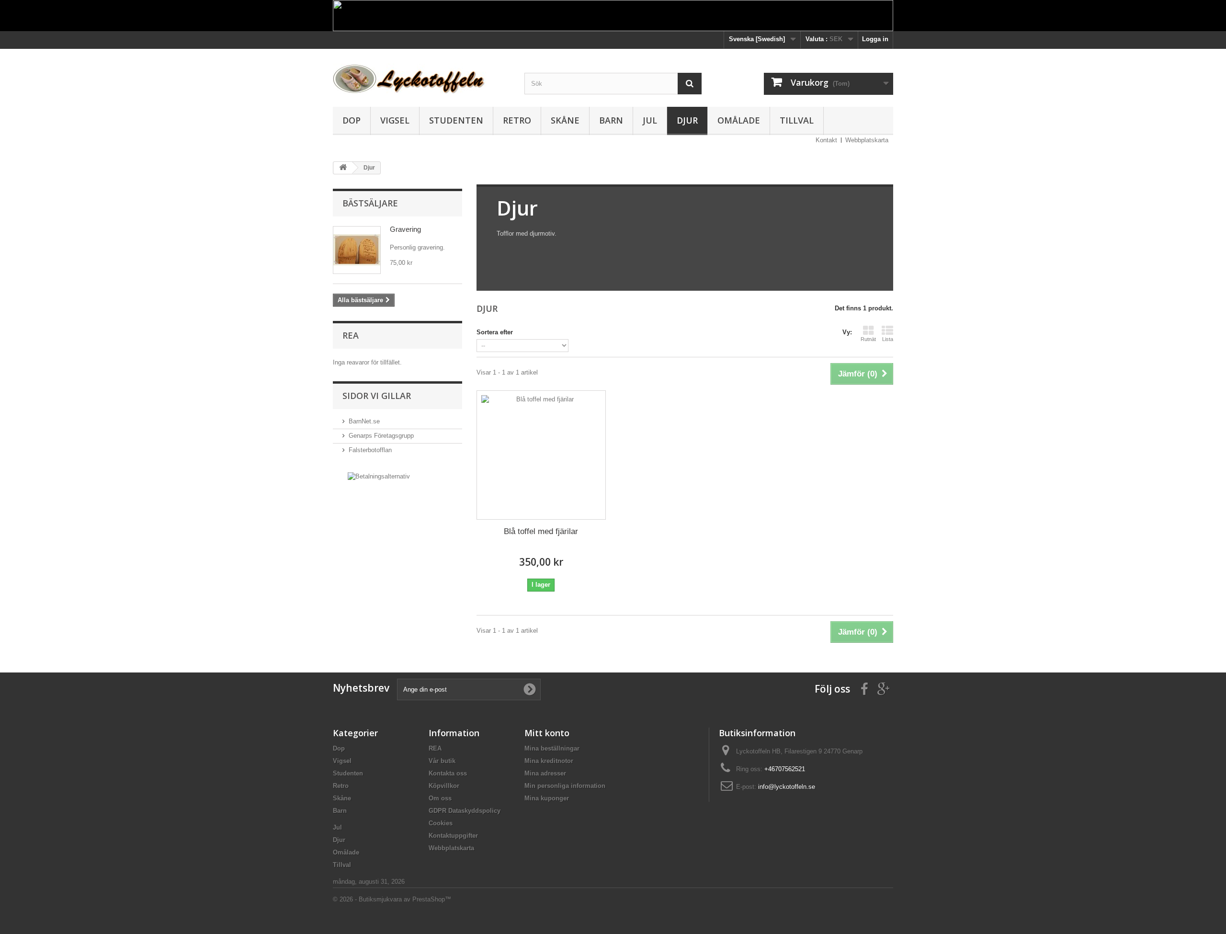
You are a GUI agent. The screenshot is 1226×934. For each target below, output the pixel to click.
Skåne (565, 120)
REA (350, 335)
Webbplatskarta (866, 140)
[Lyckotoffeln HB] (421, 74)
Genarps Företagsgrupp (381, 435)
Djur (687, 120)
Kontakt (826, 140)
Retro (517, 120)
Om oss (440, 798)
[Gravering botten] (357, 250)
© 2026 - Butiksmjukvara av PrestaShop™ (392, 899)
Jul (650, 120)
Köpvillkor (444, 785)
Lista (887, 339)
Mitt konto (546, 733)
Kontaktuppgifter (453, 835)
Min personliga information (564, 785)
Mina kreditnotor (548, 760)
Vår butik (442, 760)
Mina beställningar (551, 748)
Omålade (738, 120)
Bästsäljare (370, 203)
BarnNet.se (364, 421)
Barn (611, 120)
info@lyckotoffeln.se (786, 786)
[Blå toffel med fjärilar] (541, 455)
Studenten (456, 120)
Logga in (875, 39)
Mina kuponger (546, 798)
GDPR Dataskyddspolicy (464, 810)
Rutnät (868, 339)
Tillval (797, 120)
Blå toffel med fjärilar (541, 531)
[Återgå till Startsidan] (343, 168)
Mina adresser (545, 773)
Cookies (441, 823)
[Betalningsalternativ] (379, 475)
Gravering (405, 229)
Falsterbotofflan (370, 450)
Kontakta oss (448, 773)
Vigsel (394, 120)
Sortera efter (495, 332)
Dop (351, 120)
